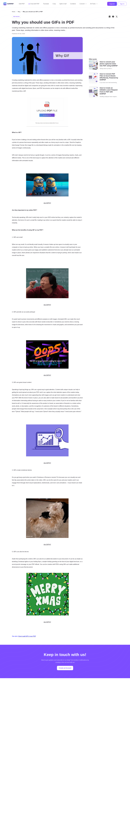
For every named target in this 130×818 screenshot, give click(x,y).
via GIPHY (47, 203)
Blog (19, 11)
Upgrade (112, 4)
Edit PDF (22, 4)
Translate (46, 4)
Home (13, 11)
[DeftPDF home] (9, 3)
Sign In (122, 4)
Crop (54, 4)
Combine (73, 4)
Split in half (62, 4)
